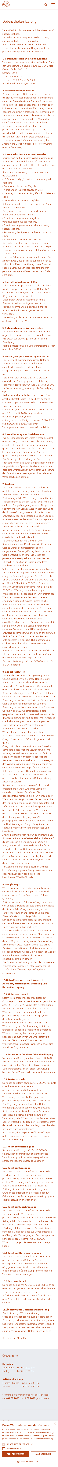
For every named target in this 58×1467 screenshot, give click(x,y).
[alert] (29, 1443)
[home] (6, 4)
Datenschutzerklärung (43, 1438)
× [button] (55, 1424)
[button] (53, 4)
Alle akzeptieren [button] (16, 1454)
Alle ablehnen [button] (43, 1454)
